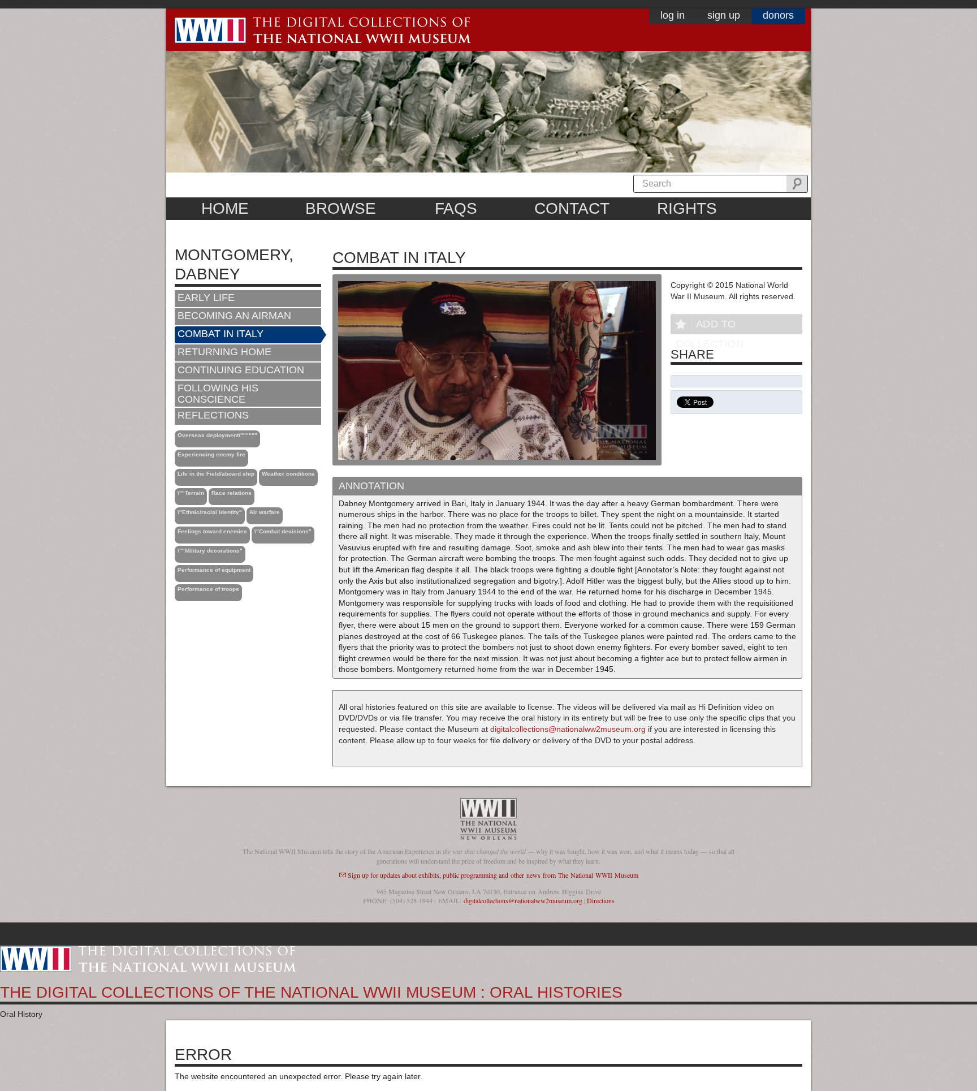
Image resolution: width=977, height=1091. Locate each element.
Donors (778, 15)
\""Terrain (191, 493)
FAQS (456, 208)
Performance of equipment (214, 570)
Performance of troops (208, 589)
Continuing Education (241, 370)
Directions (601, 900)
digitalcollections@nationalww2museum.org (568, 729)
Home (225, 208)
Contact (571, 208)
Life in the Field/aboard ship (216, 474)
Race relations (231, 493)
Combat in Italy (220, 333)
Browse (340, 208)
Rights (687, 208)
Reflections (213, 415)
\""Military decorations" (210, 550)
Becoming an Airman (234, 315)
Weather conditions (288, 474)
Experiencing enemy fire (211, 454)
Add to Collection (709, 326)
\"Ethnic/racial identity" (210, 512)
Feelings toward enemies (212, 531)
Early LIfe (206, 297)
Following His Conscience (218, 393)
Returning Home (224, 351)
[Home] (148, 958)
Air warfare (264, 512)
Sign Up (723, 15)
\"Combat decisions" (283, 531)
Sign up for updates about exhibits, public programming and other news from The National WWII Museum (493, 874)
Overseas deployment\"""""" (217, 435)
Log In (672, 15)
